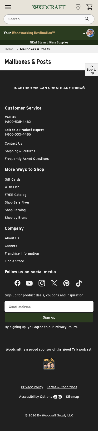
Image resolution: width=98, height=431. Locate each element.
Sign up (49, 317)
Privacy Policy (66, 327)
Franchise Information (22, 253)
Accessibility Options (35, 397)
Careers (11, 246)
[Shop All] (8, 7)
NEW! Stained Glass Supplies (49, 42)
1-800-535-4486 (18, 134)
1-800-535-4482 (18, 122)
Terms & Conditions (62, 387)
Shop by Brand (16, 218)
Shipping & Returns (20, 151)
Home (9, 49)
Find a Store (14, 261)
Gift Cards (12, 179)
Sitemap (72, 397)
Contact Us (13, 143)
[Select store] (79, 7)
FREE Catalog (15, 195)
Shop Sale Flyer (17, 202)
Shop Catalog (15, 210)
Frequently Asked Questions (27, 159)
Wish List (12, 187)
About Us (12, 238)
